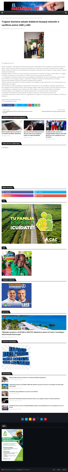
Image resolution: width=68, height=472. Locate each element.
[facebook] (18, 192)
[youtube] (50, 195)
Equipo (58, 469)
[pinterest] (45, 419)
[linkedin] (41, 419)
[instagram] (18, 195)
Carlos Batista (26, 469)
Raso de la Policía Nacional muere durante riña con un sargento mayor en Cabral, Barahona (34, 133)
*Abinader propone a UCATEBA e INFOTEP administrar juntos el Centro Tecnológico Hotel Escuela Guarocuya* (33, 333)
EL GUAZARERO (6, 28)
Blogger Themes (11, 469)
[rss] (30, 419)
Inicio (3, 18)
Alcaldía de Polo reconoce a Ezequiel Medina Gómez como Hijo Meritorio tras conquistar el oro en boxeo (56, 134)
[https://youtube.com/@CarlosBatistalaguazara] (37, 418)
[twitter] (50, 192)
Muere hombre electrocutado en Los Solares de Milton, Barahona (11, 132)
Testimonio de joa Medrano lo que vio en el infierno (23, 391)
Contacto (64, 469)
